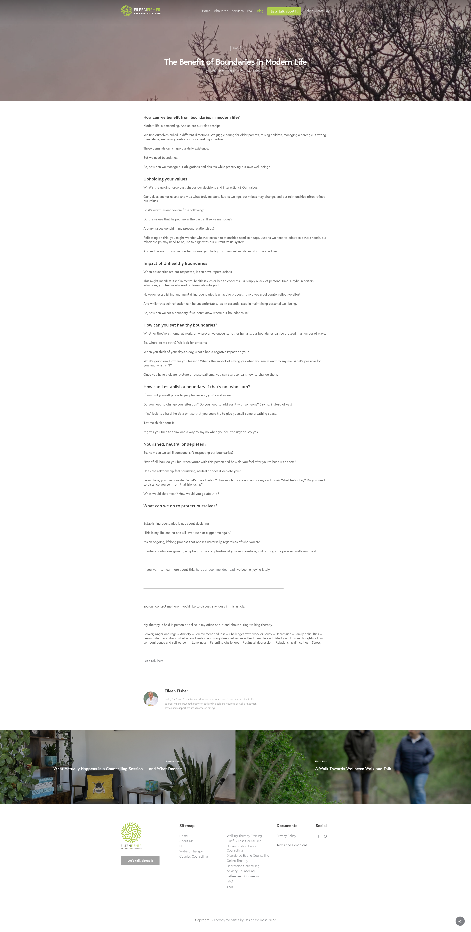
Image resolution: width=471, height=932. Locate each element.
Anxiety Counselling (241, 871)
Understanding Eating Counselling (242, 848)
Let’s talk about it (284, 11)
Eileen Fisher (216, 71)
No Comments (256, 71)
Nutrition (185, 846)
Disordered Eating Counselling (248, 855)
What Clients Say (317, 10)
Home (206, 10)
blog (235, 48)
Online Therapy (237, 861)
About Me (221, 10)
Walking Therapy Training (244, 836)
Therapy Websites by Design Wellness (240, 920)
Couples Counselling (193, 856)
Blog (260, 10)
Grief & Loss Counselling (244, 841)
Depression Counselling (243, 866)
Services (238, 10)
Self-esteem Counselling (244, 876)
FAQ (250, 10)
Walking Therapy (191, 851)
